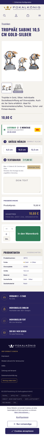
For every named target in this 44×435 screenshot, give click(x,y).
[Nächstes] (37, 61)
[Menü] (40, 15)
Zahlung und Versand (8, 371)
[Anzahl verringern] (7, 228)
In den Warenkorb (28, 233)
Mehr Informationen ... (22, 412)
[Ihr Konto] (16, 15)
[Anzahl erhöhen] (6, 234)
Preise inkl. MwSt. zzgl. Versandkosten (22, 217)
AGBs (3, 366)
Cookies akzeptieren (24, 431)
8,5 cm (9, 150)
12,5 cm (34, 150)
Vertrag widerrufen (9, 380)
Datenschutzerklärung (9, 375)
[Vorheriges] (7, 61)
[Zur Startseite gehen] (22, 8)
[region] (22, 61)
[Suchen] (4, 15)
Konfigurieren (22, 417)
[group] (22, 61)
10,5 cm (22, 150)
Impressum (5, 356)
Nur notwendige (24, 424)
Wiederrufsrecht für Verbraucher (12, 361)
